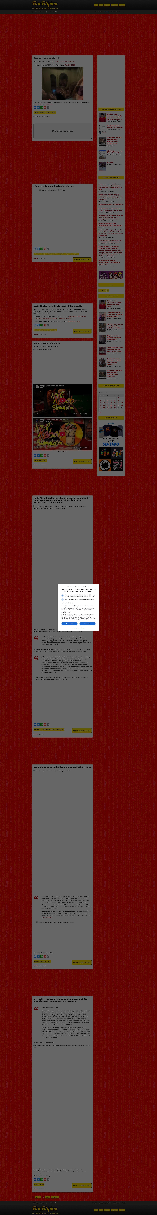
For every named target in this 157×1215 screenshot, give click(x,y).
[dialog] (78, 607)
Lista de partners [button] (65, 612)
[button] (78, 603)
